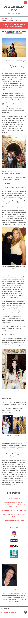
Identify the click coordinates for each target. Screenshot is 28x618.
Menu (25, 2)
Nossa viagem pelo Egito (14, 498)
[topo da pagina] (25, 613)
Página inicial (5, 18)
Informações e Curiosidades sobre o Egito (14, 510)
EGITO (11, 18)
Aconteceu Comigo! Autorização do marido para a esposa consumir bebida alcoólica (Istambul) (14, 504)
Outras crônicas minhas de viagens (14, 520)
